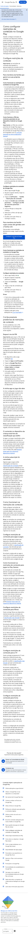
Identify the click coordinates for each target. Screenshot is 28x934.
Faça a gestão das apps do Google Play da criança (14, 826)
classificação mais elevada (11, 618)
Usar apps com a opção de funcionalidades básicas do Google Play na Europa (14, 874)
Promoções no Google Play (12, 863)
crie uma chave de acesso (8, 19)
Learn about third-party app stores (14, 886)
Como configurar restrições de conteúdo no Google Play (13, 831)
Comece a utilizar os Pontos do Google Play (13, 801)
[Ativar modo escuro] (15, 931)
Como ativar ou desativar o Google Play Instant (14, 840)
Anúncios (19, 6)
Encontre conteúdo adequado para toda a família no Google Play (14, 820)
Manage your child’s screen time (9, 911)
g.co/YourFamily (17, 312)
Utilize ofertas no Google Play (13, 806)
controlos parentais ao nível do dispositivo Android (12, 134)
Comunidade (12, 6)
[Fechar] (27, 10)
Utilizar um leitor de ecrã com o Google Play (13, 815)
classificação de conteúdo (10, 466)
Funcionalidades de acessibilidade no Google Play (14, 868)
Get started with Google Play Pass (14, 797)
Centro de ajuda (4, 6)
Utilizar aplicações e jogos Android (14, 788)
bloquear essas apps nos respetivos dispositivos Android (12, 451)
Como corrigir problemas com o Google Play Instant (13, 845)
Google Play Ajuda (10, 2)
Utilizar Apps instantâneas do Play (14, 835)
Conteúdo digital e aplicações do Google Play (12, 783)
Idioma (5, 929)
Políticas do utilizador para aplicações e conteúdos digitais (15, 810)
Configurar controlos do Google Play (14, 237)
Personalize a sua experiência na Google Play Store (13, 854)
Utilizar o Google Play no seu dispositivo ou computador (12, 792)
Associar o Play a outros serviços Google (13, 859)
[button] (2, 2)
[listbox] (8, 931)
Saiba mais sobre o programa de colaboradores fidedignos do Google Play (15, 881)
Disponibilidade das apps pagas (13, 849)
